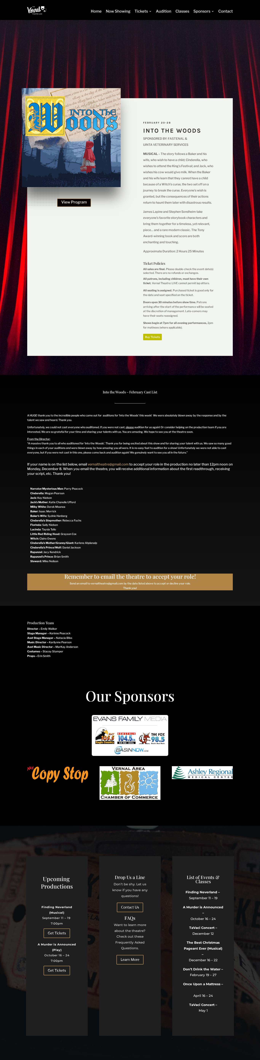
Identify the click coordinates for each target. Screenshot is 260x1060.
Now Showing (118, 11)
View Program (74, 202)
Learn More (130, 959)
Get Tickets (57, 933)
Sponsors (201, 11)
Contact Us (130, 907)
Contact (225, 11)
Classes (182, 11)
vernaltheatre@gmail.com (108, 464)
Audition (163, 11)
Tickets (141, 11)
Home (96, 11)
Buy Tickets (152, 337)
